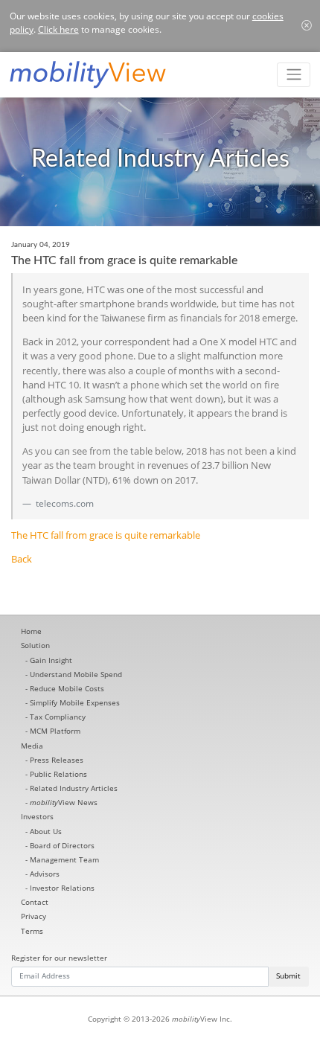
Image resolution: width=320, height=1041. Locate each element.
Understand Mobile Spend (76, 674)
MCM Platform (55, 731)
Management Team (64, 859)
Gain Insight (51, 660)
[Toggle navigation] (293, 74)
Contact (34, 902)
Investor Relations (62, 888)
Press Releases (56, 760)
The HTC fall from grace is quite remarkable (105, 535)
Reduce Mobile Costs (67, 688)
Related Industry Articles (74, 788)
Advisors (45, 873)
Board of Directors (62, 845)
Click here (58, 29)
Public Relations (58, 774)
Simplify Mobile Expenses (75, 702)
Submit (288, 975)
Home (31, 631)
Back (21, 559)
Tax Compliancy (58, 716)
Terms (32, 931)
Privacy (33, 916)
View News (63, 802)
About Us (46, 831)
